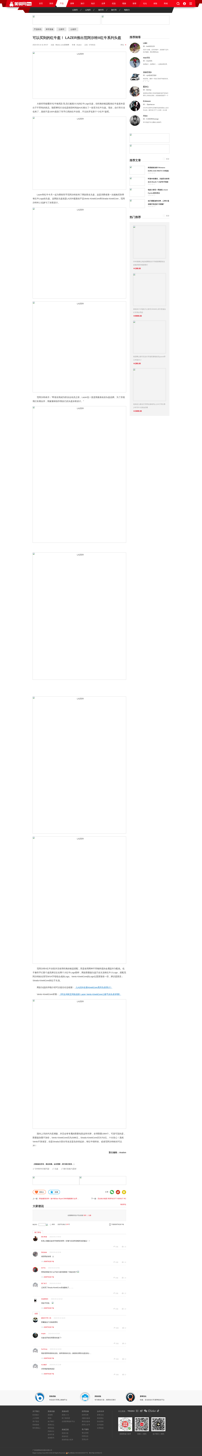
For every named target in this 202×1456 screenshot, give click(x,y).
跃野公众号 (86, 1425)
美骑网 (50, 1415)
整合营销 (85, 1433)
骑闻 (51, 3)
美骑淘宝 (65, 1436)
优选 (114, 3)
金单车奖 (51, 1434)
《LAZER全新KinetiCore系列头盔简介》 (93, 987)
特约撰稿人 (36, 1428)
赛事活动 (100, 1415)
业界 (103, 3)
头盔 (56, 1169)
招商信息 (85, 1436)
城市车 (101, 10)
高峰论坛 (51, 1431)
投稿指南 (35, 1425)
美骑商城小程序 (67, 1440)
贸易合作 (85, 1439)
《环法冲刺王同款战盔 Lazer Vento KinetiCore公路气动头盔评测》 (90, 994)
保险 (155, 3)
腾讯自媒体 (86, 1421)
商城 (166, 3)
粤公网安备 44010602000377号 (78, 1453)
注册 (89, 1215)
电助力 (127, 10)
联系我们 (35, 1415)
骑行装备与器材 (69, 1169)
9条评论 (123, 1204)
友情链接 (100, 1428)
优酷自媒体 (86, 1418)
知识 (93, 3)
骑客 (134, 3)
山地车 (88, 10)
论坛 (145, 3)
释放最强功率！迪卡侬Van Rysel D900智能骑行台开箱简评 (60, 1198)
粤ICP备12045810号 (95, 1453)
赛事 (72, 3)
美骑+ (50, 1418)
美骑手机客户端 (49, 1261)
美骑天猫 (65, 1433)
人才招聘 (35, 1418)
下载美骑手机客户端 (117, 1224)
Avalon (79, 45)
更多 (167, 159)
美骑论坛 (51, 1425)
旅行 (82, 3)
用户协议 (35, 1421)
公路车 (75, 10)
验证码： (35, 1224)
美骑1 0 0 (65, 1415)
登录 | (85, 1215)
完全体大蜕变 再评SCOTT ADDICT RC (112, 1198)
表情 (53, 1224)
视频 (124, 3)
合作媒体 (100, 1425)
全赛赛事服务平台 (68, 1421)
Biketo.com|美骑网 (62, 45)
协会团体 (100, 1421)
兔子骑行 (51, 1421)
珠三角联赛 (66, 1418)
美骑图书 (51, 1438)
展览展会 (100, 1418)
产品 (62, 3)
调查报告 (51, 1428)
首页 (41, 3)
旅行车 (114, 10)
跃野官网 (85, 1415)
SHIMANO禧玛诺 (42, 1169)
